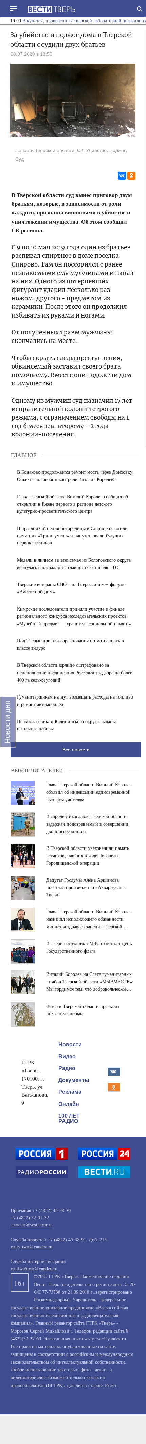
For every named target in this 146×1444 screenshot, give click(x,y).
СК (80, 150)
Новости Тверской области (44, 150)
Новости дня (7, 722)
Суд (19, 159)
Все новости (76, 749)
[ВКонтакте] (122, 176)
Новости (70, 1044)
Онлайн (68, 1104)
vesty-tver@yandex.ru (31, 1246)
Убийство (96, 150)
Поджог (117, 150)
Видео (67, 1056)
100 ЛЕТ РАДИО (69, 1118)
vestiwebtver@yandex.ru (34, 1268)
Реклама (69, 1092)
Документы (73, 1080)
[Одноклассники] (131, 176)
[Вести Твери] (51, 9)
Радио (66, 1068)
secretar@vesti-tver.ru (32, 1224)
